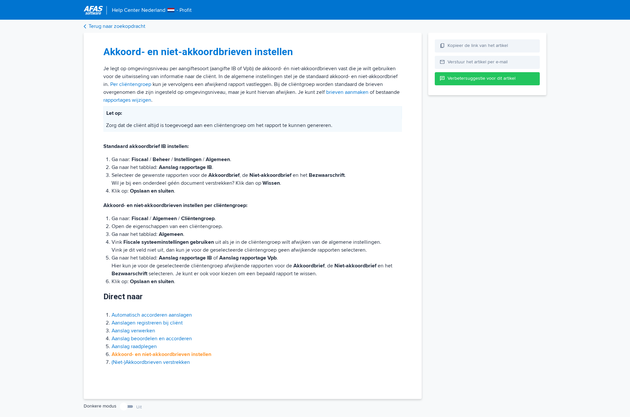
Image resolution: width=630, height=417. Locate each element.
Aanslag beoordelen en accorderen (152, 338)
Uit (139, 407)
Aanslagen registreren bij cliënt (147, 323)
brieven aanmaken (347, 92)
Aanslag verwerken (133, 330)
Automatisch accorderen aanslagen (152, 315)
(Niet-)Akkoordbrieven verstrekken (151, 362)
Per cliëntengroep (130, 84)
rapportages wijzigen (127, 100)
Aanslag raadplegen (134, 346)
